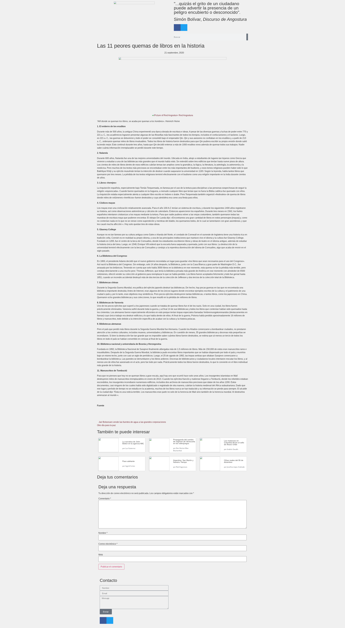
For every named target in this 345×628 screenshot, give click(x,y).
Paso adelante (128, 461)
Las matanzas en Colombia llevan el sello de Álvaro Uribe (234, 443)
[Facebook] (177, 27)
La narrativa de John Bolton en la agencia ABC (133, 443)
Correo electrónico (107, 544)
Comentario (104, 499)
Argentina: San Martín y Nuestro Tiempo (183, 461)
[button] (122, 416)
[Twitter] (184, 27)
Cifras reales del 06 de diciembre (233, 461)
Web (100, 555)
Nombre (102, 533)
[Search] (247, 37)
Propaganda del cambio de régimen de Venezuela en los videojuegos (184, 441)
